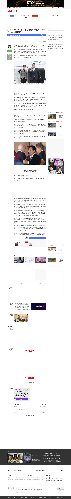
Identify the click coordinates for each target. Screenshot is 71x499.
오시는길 (18, 497)
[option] (27, 7)
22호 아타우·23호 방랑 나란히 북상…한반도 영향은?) (22, 306)
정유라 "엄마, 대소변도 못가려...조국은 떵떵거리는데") (22, 309)
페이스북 (8, 55)
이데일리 (17, 11)
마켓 (58, 15)
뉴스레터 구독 (40, 283)
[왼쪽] (26, 314)
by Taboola (11, 290)
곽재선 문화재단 (59, 480)
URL (11, 59)
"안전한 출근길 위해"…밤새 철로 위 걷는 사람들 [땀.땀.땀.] (52, 455)
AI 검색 (12, 15)
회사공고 (13, 497)
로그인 (63, 7)
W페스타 (56, 478)
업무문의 (22, 497)
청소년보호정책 (32, 497)
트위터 (11, 55)
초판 (60, 7)
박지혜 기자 (9, 49)
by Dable (11, 329)
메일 (8, 57)
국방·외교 (29, 15)
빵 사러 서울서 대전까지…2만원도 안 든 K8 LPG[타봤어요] (52, 461)
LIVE (8, 7)
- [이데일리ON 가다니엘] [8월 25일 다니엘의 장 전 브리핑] (35, 477)
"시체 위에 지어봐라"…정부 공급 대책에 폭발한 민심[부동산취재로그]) (24, 307)
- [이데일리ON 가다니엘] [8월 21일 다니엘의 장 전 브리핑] (35, 480)
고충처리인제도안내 (39, 497)
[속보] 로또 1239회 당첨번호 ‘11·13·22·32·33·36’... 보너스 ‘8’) (23, 304)
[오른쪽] (27, 314)
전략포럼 (52, 478)
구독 (56, 7)
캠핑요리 (47, 480)
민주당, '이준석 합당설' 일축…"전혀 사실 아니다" (50, 453)
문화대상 (47, 478)
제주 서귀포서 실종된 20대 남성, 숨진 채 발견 (50, 460)
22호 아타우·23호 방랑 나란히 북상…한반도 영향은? (51, 458)
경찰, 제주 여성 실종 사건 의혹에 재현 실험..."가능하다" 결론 (52, 456)
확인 (62, 470)
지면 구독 (44, 283)
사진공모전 (60, 478)
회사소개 (9, 497)
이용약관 (26, 497)
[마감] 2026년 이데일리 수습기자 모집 (18, 470)
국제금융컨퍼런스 (53, 480)
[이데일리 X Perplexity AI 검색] (26, 35)
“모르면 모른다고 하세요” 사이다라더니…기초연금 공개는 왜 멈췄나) (24, 303)
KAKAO (8, 59)
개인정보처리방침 (58, 497)
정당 (26, 15)
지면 (58, 7)
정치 (18, 15)
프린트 (11, 57)
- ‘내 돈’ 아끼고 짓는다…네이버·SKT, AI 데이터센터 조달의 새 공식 (16, 477)
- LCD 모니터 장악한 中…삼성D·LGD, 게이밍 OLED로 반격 (16, 479)
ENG (54, 7)
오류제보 (49, 497)
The (61, 15)
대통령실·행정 (22, 15)
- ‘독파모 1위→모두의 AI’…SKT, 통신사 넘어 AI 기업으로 (15, 480)
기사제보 (54, 497)
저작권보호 (45, 497)
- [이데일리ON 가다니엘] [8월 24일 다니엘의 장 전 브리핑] (35, 479)
